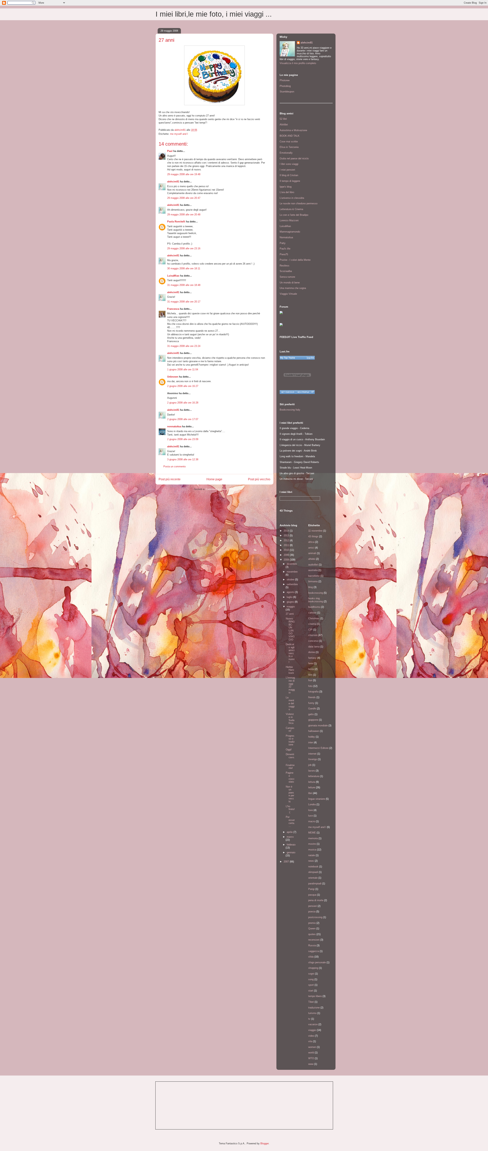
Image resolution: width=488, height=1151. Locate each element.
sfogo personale (317, 962)
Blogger (264, 1143)
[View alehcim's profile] (303, 392)
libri (310, 793)
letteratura (313, 776)
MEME (312, 832)
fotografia (313, 691)
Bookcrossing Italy (290, 409)
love (310, 810)
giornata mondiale (318, 725)
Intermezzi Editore (318, 748)
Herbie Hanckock (290, 670)
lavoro (311, 770)
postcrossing (315, 917)
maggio (291, 606)
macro (311, 821)
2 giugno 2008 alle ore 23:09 (182, 439)
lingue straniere (316, 798)
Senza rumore (287, 276)
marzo (290, 836)
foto (310, 686)
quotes (312, 934)
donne (311, 652)
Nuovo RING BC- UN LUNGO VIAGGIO (290, 629)
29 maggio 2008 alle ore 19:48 (183, 174)
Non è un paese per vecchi (290, 794)
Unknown (172, 376)
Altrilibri (284, 124)
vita (310, 1041)
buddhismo (314, 607)
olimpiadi (313, 872)
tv (309, 1018)
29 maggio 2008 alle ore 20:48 (183, 214)
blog (310, 587)
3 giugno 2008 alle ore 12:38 (182, 459)
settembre (292, 584)
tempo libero (315, 996)
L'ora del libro (287, 192)
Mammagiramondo (290, 231)
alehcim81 (173, 181)
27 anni (290, 613)
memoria (313, 838)
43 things (313, 536)
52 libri (283, 118)
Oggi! (289, 749)
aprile (290, 832)
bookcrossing (315, 592)
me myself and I (179, 133)
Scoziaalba (286, 271)
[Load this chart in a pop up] (312, 392)
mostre (312, 843)
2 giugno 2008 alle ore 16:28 (182, 402)
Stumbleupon (287, 91)
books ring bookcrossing (315, 600)
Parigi (311, 889)
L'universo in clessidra (292, 198)
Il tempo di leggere (290, 181)
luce (310, 815)
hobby (311, 736)
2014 (287, 530)
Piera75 (284, 254)
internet (312, 753)
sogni (311, 973)
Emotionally (286, 152)
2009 (287, 554)
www (310, 1064)
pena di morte (315, 900)
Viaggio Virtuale (288, 293)
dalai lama (313, 646)
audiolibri (313, 564)
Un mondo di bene (290, 282)
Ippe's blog (285, 186)
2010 (287, 550)
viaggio (312, 1030)
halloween (313, 731)
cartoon (312, 612)
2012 (287, 540)
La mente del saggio (290, 703)
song (311, 979)
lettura (311, 781)
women (312, 1047)
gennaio (291, 852)
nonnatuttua (174, 426)
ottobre (291, 579)
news (311, 860)
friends (312, 697)
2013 (287, 535)
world (311, 1052)
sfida (311, 956)
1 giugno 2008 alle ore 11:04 (182, 369)
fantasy (312, 657)
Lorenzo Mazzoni (289, 220)
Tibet (311, 1001)
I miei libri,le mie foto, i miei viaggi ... (214, 14)
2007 (287, 861)
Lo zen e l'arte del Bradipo (294, 214)
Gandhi (312, 708)
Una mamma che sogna (293, 288)
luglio (290, 597)
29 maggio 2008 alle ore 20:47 (183, 198)
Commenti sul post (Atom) (220, 489)
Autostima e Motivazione (293, 130)
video (311, 1035)
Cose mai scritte (289, 141)
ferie (310, 663)
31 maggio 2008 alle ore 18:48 (183, 285)
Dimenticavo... (290, 757)
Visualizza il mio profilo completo (298, 63)
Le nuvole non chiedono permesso (298, 203)
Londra (312, 804)
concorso (313, 640)
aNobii (311, 558)
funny (311, 703)
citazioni (312, 635)
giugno (291, 601)
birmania (313, 581)
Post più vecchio (259, 479)
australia (313, 570)
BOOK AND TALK (289, 135)
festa (311, 669)
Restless (284, 265)
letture (311, 787)
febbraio (291, 844)
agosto (291, 592)
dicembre (292, 563)
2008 (287, 559)
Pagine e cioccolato (290, 777)
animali (312, 553)
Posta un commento (174, 466)
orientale (313, 877)
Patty (283, 243)
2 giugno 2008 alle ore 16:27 (182, 386)
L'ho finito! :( (290, 809)
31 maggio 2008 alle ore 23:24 (183, 346)
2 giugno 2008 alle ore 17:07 (182, 419)
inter (310, 742)
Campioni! (290, 729)
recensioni (313, 939)
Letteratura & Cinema (291, 209)
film (310, 674)
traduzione (314, 1007)
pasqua (312, 894)
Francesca (173, 308)
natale (311, 855)
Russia (312, 945)
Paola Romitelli (176, 221)
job (309, 765)
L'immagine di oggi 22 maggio (290, 685)
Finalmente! (290, 767)
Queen (311, 928)
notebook (313, 866)
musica (312, 849)
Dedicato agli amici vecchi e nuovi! (290, 653)
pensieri (312, 906)
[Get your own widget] (288, 392)
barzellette (314, 575)
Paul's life (285, 248)
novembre (292, 571)
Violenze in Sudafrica (290, 718)
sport (311, 984)
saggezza (313, 951)
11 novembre (315, 530)
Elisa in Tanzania (289, 147)
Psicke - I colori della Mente (295, 259)
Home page (214, 479)
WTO (311, 1058)
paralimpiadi (314, 883)
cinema (312, 623)
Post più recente (170, 479)
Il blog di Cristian (289, 175)
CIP (310, 629)
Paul (170, 151)
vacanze (313, 1024)
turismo (312, 1013)
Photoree (285, 80)
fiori (310, 680)
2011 (287, 545)
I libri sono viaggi (289, 164)
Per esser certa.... (290, 821)
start (310, 990)
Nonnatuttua (286, 237)
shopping (313, 968)
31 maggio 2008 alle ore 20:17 (183, 301)
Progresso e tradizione (290, 740)
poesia (311, 911)
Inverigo (312, 759)
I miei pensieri (287, 169)
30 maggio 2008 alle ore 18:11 (183, 268)
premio (312, 923)
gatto (311, 714)
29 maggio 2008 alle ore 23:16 (183, 248)
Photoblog (285, 86)
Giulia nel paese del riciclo (294, 158)
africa (311, 542)
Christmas (313, 618)
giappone (313, 719)
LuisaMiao (173, 275)
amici (311, 547)
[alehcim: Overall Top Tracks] (297, 358)
